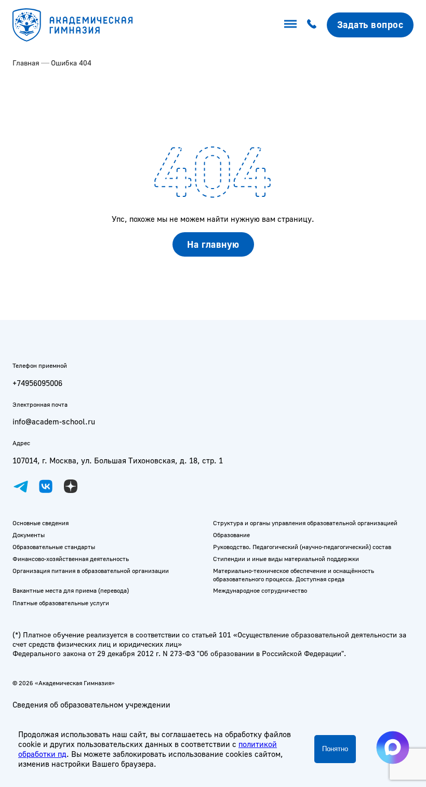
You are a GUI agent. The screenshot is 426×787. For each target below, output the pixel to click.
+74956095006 (37, 383)
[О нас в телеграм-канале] (20, 486)
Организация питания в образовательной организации (90, 571)
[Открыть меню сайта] (290, 24)
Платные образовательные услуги (60, 603)
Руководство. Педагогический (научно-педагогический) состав (302, 547)
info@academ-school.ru (53, 421)
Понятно (335, 749)
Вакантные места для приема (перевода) (70, 590)
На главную (213, 244)
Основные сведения (40, 523)
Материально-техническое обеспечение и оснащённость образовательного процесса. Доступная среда (293, 575)
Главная (25, 62)
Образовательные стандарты (53, 547)
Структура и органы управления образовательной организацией (305, 523)
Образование (231, 535)
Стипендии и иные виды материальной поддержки (286, 559)
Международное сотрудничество (260, 590)
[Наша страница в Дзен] (70, 486)
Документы (28, 535)
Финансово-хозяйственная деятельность (70, 559)
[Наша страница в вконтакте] (45, 486)
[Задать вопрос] (370, 24)
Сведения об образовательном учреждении (91, 704)
